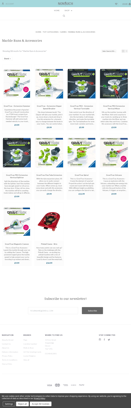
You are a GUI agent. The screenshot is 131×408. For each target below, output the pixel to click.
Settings (9, 404)
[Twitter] (109, 340)
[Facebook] (104, 340)
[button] (123, 51)
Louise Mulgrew (29, 356)
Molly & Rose (28, 348)
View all (26, 360)
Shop (67, 10)
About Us (5, 348)
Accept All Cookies (40, 404)
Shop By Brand (7, 340)
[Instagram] (100, 340)
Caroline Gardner (30, 344)
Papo (25, 340)
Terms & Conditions (9, 360)
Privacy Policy (7, 356)
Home (57, 10)
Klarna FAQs (7, 364)
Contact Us (6, 344)
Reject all (22, 404)
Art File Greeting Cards (32, 352)
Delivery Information (10, 352)
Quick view (16, 86)
